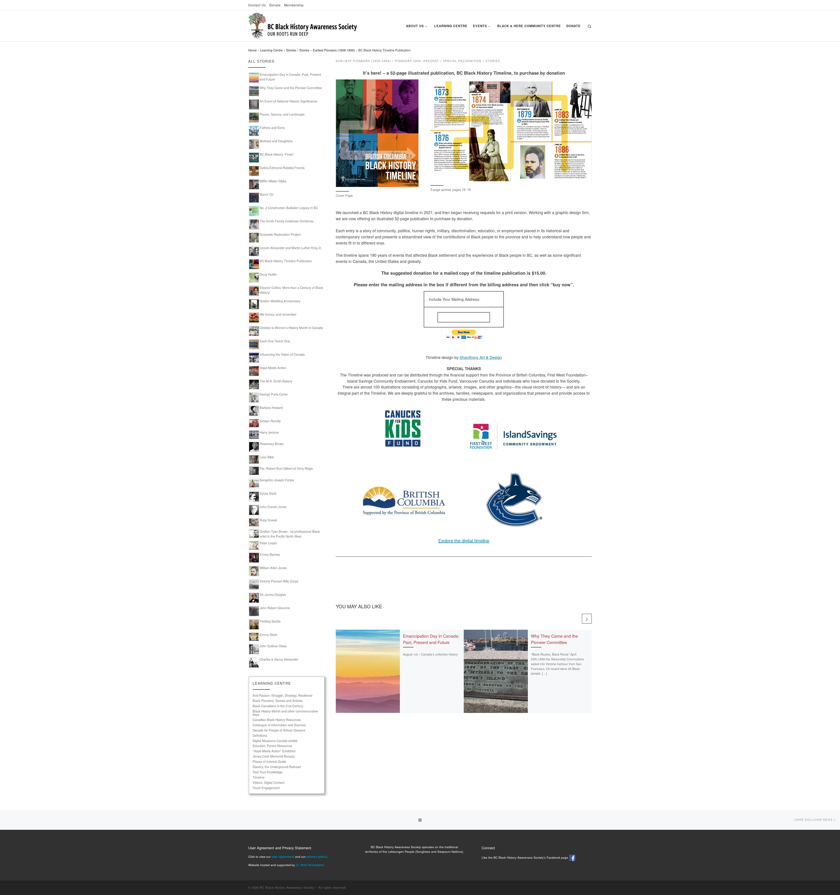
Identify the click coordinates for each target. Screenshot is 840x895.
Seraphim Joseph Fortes (277, 480)
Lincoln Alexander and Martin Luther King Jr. (291, 248)
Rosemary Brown (272, 443)
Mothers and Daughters (276, 141)
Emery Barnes (270, 554)
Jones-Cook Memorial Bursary (274, 756)
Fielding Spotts (270, 621)
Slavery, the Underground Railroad (277, 766)
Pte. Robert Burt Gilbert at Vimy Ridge (286, 468)
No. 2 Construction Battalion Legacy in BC (289, 208)
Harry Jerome (269, 432)
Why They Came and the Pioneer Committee (554, 639)
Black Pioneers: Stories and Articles (278, 700)
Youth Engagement (266, 787)
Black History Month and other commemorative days (285, 713)
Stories (291, 50)
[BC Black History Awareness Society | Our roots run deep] (302, 24)
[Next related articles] (587, 619)
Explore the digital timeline (463, 540)
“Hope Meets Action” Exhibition (274, 751)
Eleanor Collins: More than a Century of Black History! (291, 290)
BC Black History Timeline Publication (286, 261)
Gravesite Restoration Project (280, 234)
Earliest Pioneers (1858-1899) (334, 50)
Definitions (260, 735)
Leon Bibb (267, 457)
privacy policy (317, 857)
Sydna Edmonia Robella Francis (282, 167)
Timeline (258, 777)
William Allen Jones (273, 568)
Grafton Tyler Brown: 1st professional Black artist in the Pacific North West (290, 533)
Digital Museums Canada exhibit (275, 740)
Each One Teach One (275, 341)
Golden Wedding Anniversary (280, 301)
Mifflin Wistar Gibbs (273, 181)
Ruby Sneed (268, 520)
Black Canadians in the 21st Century (278, 706)
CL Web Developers (310, 865)
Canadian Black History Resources (277, 719)
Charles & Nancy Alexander (279, 659)
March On (266, 194)
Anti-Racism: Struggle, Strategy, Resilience (282, 695)
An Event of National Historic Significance (288, 101)
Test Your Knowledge (267, 772)
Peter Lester (268, 543)
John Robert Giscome (275, 608)
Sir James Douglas (273, 594)
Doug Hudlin (268, 274)
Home (252, 50)
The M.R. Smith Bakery (276, 381)
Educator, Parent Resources (272, 745)
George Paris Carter (274, 394)
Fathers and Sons (272, 127)
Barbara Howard (271, 407)
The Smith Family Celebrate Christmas (286, 221)
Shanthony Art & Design (481, 357)
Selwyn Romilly (270, 421)
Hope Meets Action (273, 368)
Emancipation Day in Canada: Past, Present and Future (431, 639)
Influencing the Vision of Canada (282, 354)
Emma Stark (268, 634)
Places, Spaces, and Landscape (282, 114)
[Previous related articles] (576, 619)
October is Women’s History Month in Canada (291, 327)
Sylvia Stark (268, 493)
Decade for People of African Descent (279, 730)
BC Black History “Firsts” (277, 154)
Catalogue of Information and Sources (279, 725)
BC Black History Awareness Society (287, 887)
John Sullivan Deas (273, 646)
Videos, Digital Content (268, 782)
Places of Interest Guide (269, 761)
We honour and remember (278, 314)
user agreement (283, 857)
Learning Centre (271, 50)
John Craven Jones (273, 507)
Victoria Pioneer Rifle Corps (279, 581)
